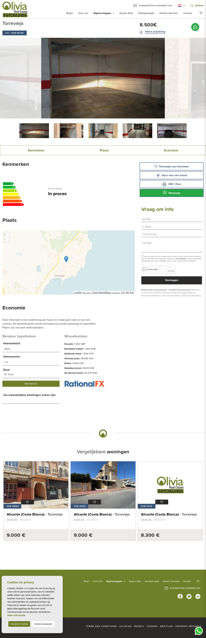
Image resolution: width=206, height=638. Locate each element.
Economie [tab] (171, 150)
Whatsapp (174, 193)
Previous (26, 78)
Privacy (139, 626)
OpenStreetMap (102, 292)
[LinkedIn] (197, 596)
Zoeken (199, 5)
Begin (69, 13)
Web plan (166, 626)
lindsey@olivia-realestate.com (155, 5)
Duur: (6, 369)
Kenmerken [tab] (36, 150)
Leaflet (78, 292)
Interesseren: (11, 356)
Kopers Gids (126, 13)
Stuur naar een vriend (174, 175)
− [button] (5, 239)
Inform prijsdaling (155, 31)
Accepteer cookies (19, 623)
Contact (187, 13)
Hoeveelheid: (12, 343)
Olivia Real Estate (14, 9)
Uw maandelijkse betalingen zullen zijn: (29, 395)
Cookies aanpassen (43, 623)
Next (180, 78)
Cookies (152, 626)
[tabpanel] (36, 501)
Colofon (125, 626)
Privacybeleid (181, 259)
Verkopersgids (146, 13)
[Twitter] (189, 596)
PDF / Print (174, 184)
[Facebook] (180, 596)
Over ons (83, 13)
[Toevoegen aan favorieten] (27, 502)
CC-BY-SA (127, 292)
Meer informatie (16, 615)
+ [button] (5, 234)
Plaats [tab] (104, 150)
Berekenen (31, 383)
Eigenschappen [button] (102, 13)
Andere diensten (168, 13)
